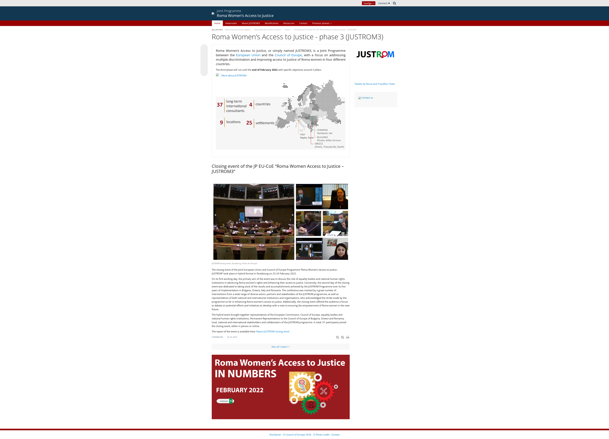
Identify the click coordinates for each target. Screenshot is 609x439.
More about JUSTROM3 (234, 75)
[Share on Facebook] (204, 60)
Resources (288, 23)
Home (217, 23)
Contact (303, 23)
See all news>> (281, 346)
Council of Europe (288, 55)
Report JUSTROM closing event (272, 331)
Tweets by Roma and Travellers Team (374, 83)
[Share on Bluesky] (204, 48)
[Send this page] (204, 72)
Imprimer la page (348, 336)
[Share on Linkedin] (204, 66)
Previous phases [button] (321, 23)
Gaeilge (367, 3)
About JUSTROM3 (251, 23)
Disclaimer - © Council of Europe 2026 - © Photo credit (299, 434)
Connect (382, 3)
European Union (249, 55)
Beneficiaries (271, 23)
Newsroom (231, 23)
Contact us (367, 97)
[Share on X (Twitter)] (204, 54)
